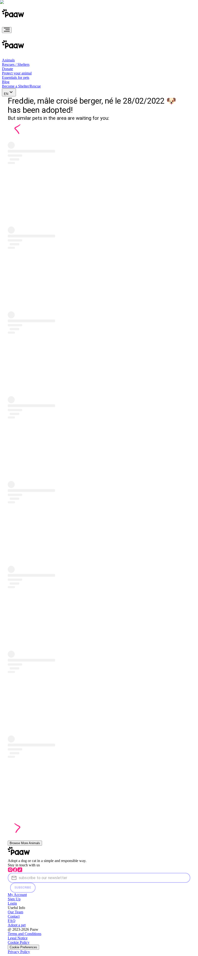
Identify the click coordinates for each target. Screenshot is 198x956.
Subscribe (22, 887)
